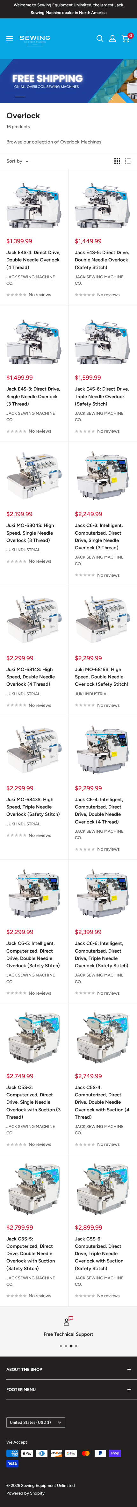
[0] (125, 38)
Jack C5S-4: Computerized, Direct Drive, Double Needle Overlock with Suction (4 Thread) (102, 1102)
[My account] (112, 38)
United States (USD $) (30, 1422)
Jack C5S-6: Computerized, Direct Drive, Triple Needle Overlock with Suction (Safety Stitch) (99, 1253)
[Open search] (100, 38)
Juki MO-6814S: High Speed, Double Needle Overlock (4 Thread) (30, 677)
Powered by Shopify (25, 1493)
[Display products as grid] (117, 161)
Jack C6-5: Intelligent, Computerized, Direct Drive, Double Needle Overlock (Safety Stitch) (33, 954)
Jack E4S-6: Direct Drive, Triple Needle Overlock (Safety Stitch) (102, 396)
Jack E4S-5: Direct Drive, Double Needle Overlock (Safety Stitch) (102, 260)
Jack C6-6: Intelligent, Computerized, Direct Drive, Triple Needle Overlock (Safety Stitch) (101, 954)
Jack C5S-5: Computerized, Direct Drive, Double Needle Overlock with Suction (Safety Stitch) (30, 1253)
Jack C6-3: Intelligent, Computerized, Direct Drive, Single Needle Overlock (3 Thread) (99, 537)
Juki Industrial (23, 549)
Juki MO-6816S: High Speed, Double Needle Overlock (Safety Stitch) (101, 677)
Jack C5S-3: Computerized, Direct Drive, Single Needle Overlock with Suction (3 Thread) (33, 1102)
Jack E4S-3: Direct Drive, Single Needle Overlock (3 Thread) (33, 396)
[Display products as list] (128, 161)
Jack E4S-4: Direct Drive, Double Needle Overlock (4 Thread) (33, 260)
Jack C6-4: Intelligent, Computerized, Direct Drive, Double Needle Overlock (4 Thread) (99, 811)
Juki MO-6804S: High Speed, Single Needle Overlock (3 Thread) (30, 533)
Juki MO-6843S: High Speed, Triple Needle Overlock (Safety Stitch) (33, 807)
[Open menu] (9, 38)
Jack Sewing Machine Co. (30, 280)
